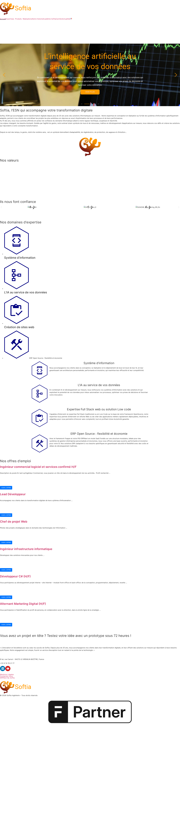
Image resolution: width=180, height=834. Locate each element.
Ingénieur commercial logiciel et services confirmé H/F (38, 467)
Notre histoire (37, 19)
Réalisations (27, 19)
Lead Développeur (13, 494)
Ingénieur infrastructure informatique (26, 549)
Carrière (59, 19)
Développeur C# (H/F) (15, 576)
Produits (18, 19)
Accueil (3, 19)
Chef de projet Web (13, 521)
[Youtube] (7, 668)
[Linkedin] (2, 668)
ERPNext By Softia (7, 678)
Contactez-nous (6, 676)
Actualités (66, 19)
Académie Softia (49, 19)
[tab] (92, 243)
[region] (90, 75)
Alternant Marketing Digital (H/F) (23, 604)
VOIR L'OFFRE (6, 488)
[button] (4, 74)
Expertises (10, 19)
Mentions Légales (7, 674)
